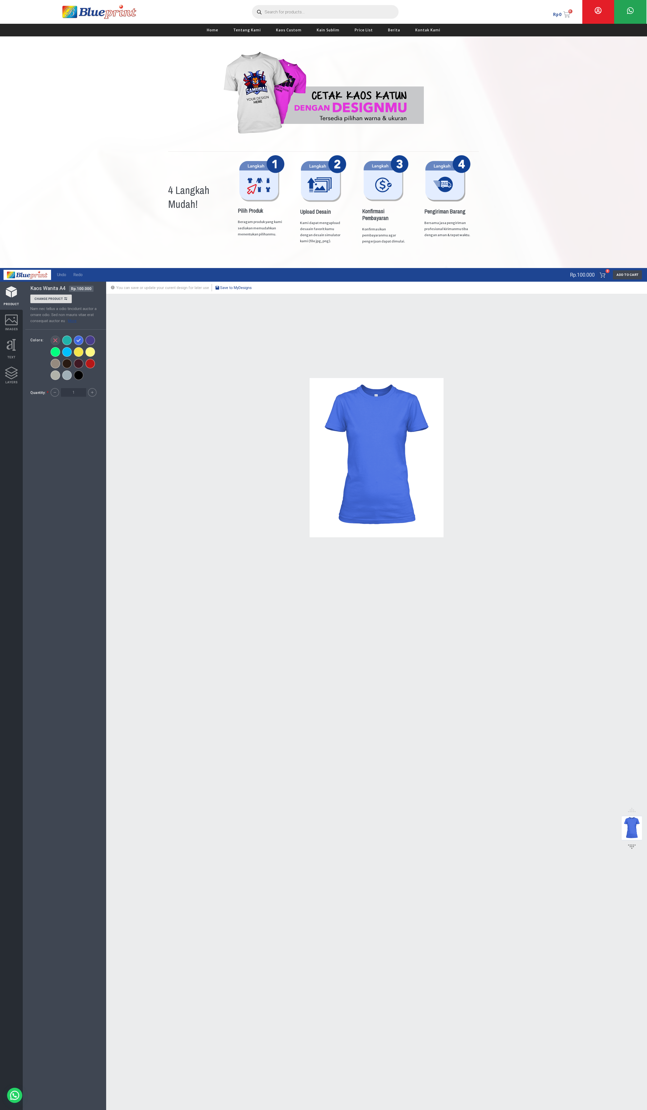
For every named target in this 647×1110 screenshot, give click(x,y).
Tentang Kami (247, 30)
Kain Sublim (328, 30)
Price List (364, 30)
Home (212, 30)
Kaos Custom (289, 30)
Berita (394, 30)
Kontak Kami (427, 30)
